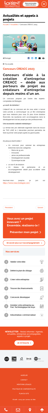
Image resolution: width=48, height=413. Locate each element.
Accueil (6, 24)
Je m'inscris (23, 343)
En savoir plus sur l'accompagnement (23, 243)
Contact (24, 380)
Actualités (14, 24)
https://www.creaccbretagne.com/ (16, 183)
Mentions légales (24, 384)
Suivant (40, 208)
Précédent (9, 208)
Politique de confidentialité (24, 389)
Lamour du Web (30, 399)
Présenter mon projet (24, 232)
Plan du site (24, 393)
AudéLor (24, 375)
